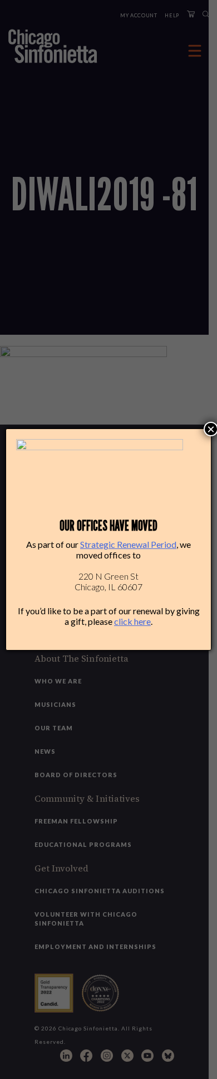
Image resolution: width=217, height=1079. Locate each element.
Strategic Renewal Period (128, 544)
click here (132, 621)
